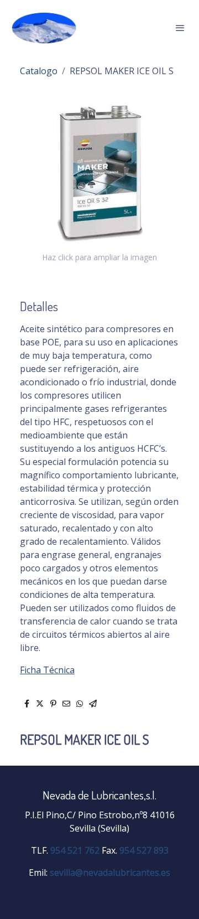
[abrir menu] (180, 28)
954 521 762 (75, 850)
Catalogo (38, 71)
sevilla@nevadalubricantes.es (110, 872)
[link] (44, 28)
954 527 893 (144, 850)
